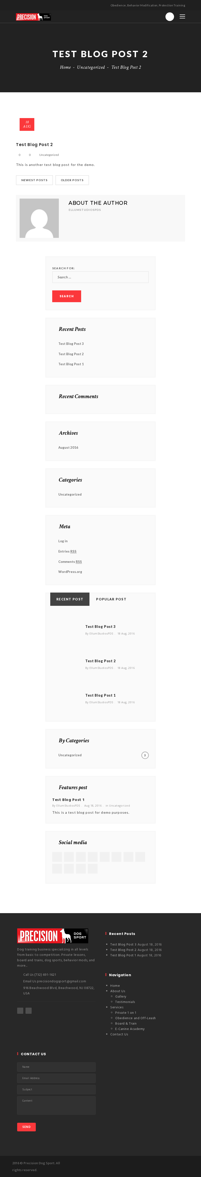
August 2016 (68, 447)
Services (116, 1007)
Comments (70, 562)
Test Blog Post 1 (71, 364)
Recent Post (69, 599)
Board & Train (126, 1024)
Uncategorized (91, 67)
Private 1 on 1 (125, 1013)
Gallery (120, 997)
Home (65, 67)
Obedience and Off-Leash (135, 1018)
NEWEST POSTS (34, 180)
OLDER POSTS (72, 180)
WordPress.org (70, 572)
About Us (117, 991)
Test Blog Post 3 (71, 344)
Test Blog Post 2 (71, 354)
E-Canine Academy (130, 1029)
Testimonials (125, 1002)
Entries (67, 551)
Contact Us (119, 1034)
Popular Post (111, 599)
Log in (63, 541)
